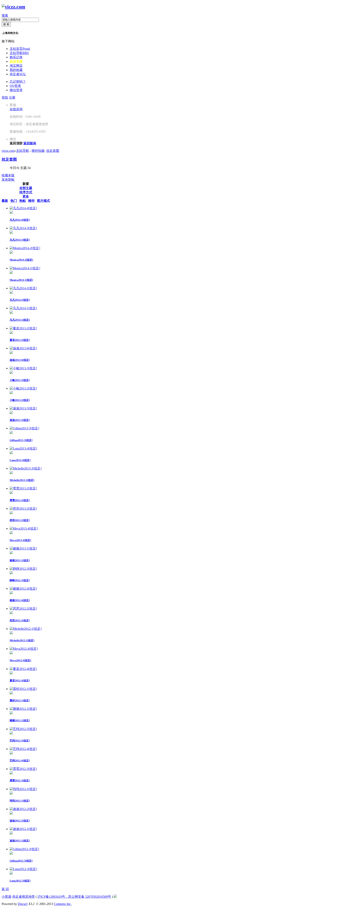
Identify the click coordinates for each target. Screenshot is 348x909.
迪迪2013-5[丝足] (20, 420)
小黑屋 (6, 896)
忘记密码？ (18, 81)
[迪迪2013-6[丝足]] (23, 348)
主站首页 (20, 48)
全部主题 (25, 188)
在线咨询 (16, 109)
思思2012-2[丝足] (20, 620)
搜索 (5, 15)
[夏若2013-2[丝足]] (23, 328)
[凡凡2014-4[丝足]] (23, 208)
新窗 (26, 183)
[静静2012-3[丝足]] (23, 568)
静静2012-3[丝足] (20, 580)
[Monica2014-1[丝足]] (25, 268)
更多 (26, 196)
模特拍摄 (38, 150)
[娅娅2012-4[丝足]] (23, 588)
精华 (31, 200)
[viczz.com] (13, 6)
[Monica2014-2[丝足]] (25, 248)
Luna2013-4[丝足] (20, 460)
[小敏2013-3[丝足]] (23, 368)
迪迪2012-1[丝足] (20, 840)
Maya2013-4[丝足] (20, 540)
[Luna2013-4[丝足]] (23, 448)
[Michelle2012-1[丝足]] (25, 628)
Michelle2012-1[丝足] (22, 640)
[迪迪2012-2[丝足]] (23, 809)
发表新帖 (8, 179)
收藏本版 (8, 175)
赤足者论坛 (18, 74)
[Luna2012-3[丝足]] (23, 869)
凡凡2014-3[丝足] (20, 239)
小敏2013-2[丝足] (20, 400)
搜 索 (6, 24)
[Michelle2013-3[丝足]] (25, 468)
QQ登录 (15, 85)
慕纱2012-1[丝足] (20, 700)
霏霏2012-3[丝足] (20, 780)
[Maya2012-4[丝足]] (24, 648)
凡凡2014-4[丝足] (20, 219)
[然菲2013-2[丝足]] (23, 508)
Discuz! (23, 904)
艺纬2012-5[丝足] (20, 740)
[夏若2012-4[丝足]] (23, 669)
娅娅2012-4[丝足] (20, 600)
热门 (13, 200)
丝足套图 (52, 150)
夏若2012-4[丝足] (20, 680)
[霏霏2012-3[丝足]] (23, 769)
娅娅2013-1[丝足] (20, 560)
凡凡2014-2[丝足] (20, 299)
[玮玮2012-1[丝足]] (23, 789)
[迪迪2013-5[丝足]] (23, 408)
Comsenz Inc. (62, 904)
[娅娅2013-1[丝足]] (23, 548)
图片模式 (43, 200)
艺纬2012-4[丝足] (20, 760)
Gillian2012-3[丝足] (21, 860)
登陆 (5, 97)
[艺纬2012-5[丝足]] (23, 729)
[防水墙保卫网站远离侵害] (115, 896)
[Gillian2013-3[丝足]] (24, 428)
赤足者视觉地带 (23, 896)
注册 (12, 97)
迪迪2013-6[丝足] (20, 359)
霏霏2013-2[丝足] (20, 500)
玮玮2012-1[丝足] (20, 800)
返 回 (5, 889)
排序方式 (25, 192)
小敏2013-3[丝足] (20, 380)
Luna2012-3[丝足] (20, 880)
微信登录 (16, 90)
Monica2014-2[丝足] (21, 259)
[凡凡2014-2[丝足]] (23, 288)
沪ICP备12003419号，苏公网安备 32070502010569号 (74, 896)
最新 (5, 200)
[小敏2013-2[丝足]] (23, 388)
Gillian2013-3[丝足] (21, 440)
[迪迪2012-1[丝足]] (23, 829)
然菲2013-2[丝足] (20, 520)
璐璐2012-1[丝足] (20, 720)
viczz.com (8, 150)
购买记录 (16, 57)
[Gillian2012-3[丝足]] (24, 849)
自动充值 (16, 61)
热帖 (22, 200)
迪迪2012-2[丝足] (20, 820)
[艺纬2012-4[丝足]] (23, 749)
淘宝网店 (16, 65)
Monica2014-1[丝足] (21, 279)
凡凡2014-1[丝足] (20, 319)
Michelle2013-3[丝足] (22, 480)
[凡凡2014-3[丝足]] (23, 228)
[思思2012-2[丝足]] (23, 608)
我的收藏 (16, 70)
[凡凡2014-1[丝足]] (23, 308)
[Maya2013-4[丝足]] (24, 528)
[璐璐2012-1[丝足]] (23, 708)
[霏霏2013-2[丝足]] (23, 488)
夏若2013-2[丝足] (20, 340)
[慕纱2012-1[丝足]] (23, 688)
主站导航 (19, 53)
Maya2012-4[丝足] (20, 660)
